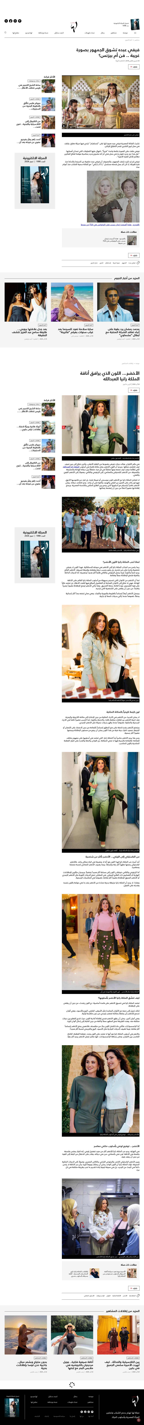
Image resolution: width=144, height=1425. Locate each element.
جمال (103, 32)
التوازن (108, 1296)
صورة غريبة (116, 263)
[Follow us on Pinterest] (19, 21)
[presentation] (138, 427)
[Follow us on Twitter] (6, 21)
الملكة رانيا (132, 1296)
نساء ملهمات (89, 32)
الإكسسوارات (100, 1296)
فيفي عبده (132, 263)
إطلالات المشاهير (127, 363)
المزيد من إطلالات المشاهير (123, 1311)
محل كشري (94, 263)
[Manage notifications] (139, 1420)
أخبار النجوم (128, 40)
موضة (125, 32)
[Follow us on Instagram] (15, 21)
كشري (101, 263)
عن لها (82, 1416)
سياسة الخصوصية (59, 1416)
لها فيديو (28, 32)
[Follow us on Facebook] (85, 1412)
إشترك (47, 1416)
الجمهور (124, 263)
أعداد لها (91, 1416)
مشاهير (114, 32)
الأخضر (125, 1296)
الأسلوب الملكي (89, 1296)
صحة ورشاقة (43, 32)
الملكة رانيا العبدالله (71, 466)
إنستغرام (108, 263)
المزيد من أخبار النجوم (127, 278)
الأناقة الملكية (116, 1296)
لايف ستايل (59, 32)
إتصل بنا (72, 1416)
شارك (135, 66)
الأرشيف (37, 1416)
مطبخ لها (16, 32)
